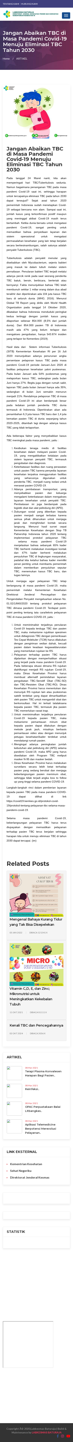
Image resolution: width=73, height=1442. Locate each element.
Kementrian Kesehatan (26, 1164)
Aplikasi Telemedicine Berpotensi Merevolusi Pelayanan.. (40, 1128)
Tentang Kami (11, 3)
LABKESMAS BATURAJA (47, 1432)
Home (6, 58)
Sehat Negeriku (20, 1170)
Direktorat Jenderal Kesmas (29, 1177)
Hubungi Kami (29, 3)
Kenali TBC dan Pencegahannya (36, 1025)
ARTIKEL (21, 58)
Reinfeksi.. (32, 1089)
